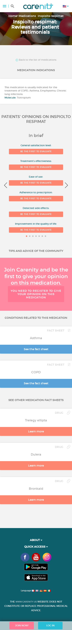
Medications (27, 16)
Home (12, 16)
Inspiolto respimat (51, 16)
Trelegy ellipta (36, 420)
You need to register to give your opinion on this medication (36, 294)
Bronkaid (36, 489)
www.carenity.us (26, 601)
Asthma (36, 338)
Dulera (36, 454)
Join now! (21, 625)
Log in (50, 625)
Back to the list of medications (37, 60)
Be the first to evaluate (36, 151)
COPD (36, 372)
